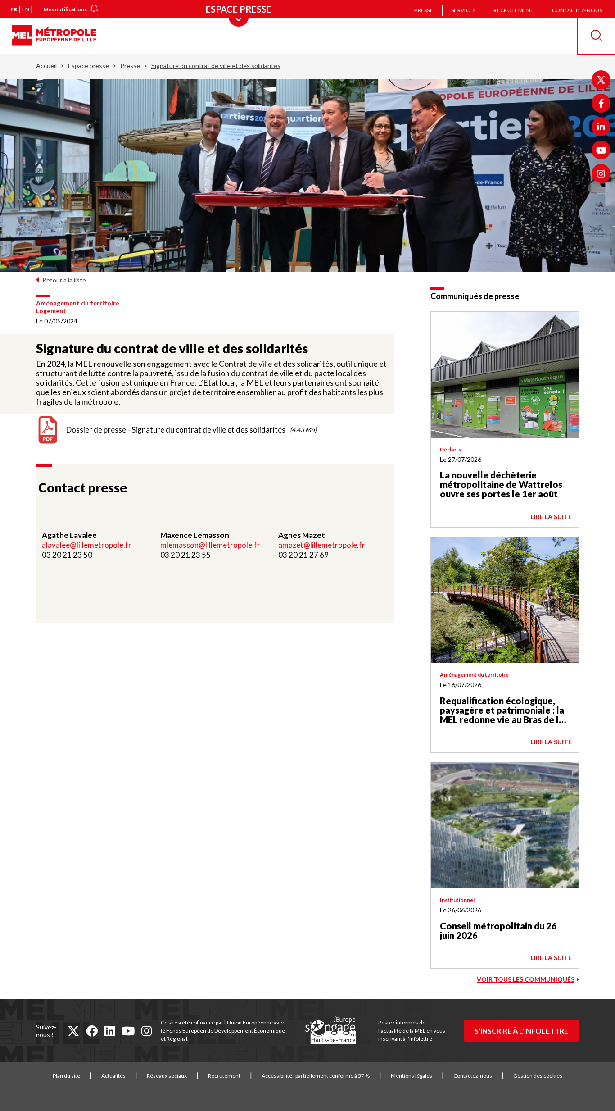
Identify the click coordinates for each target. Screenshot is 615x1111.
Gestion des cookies (537, 1075)
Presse (423, 10)
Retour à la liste (64, 280)
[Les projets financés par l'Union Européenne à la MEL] (330, 1031)
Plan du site (66, 1075)
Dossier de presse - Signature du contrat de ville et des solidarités (175, 429)
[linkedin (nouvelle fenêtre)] (109, 1031)
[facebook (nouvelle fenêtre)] (92, 1031)
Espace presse (88, 65)
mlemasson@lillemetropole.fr (210, 545)
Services (463, 10)
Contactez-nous (577, 10)
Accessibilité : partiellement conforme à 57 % (316, 1075)
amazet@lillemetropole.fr (321, 545)
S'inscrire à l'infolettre (521, 1030)
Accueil (46, 65)
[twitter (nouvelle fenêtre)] (73, 1031)
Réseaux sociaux (167, 1075)
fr (13, 9)
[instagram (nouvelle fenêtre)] (146, 1031)
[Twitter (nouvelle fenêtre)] (601, 79)
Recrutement (513, 10)
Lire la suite (551, 516)
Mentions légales (411, 1075)
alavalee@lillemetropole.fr (87, 545)
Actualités (113, 1075)
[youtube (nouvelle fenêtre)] (128, 1031)
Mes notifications (65, 9)
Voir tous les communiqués (525, 979)
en (25, 9)
